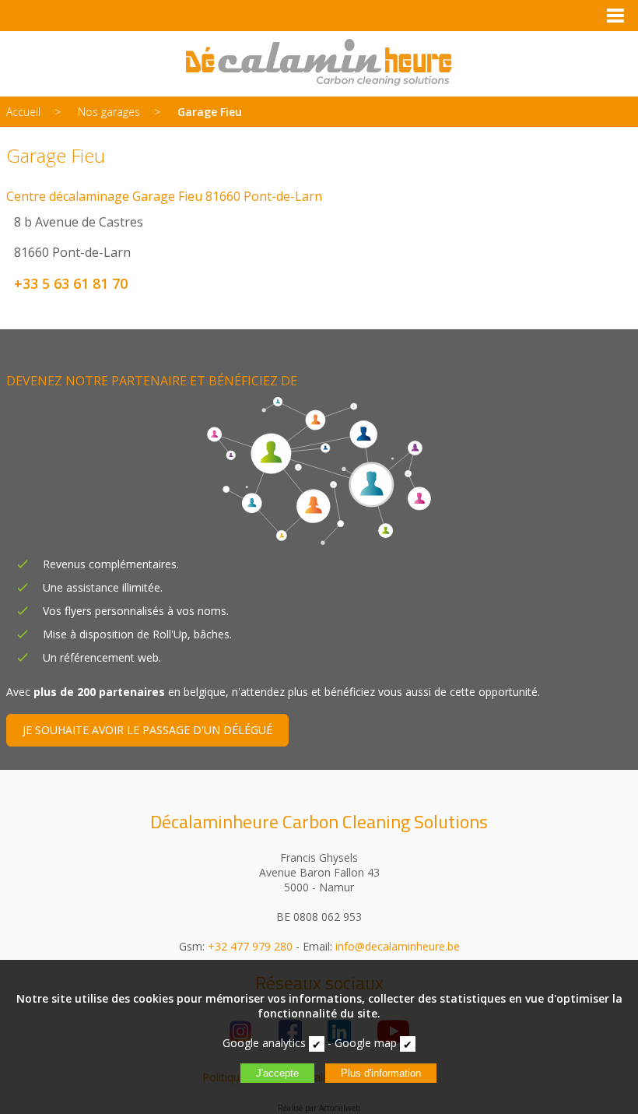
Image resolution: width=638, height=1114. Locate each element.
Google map (366, 1042)
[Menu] (614, 15)
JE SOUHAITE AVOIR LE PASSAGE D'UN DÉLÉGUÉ (147, 729)
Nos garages (109, 111)
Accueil (23, 111)
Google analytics (264, 1042)
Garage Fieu (209, 111)
